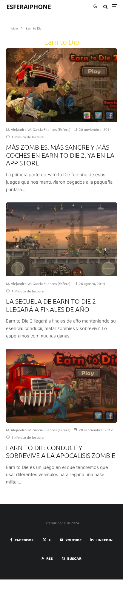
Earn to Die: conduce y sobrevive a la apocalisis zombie (60, 451)
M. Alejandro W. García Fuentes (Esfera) (38, 129)
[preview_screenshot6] (61, 239)
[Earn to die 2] (61, 85)
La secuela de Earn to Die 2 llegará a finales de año (51, 305)
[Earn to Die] (61, 386)
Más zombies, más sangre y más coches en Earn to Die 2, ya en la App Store (60, 155)
